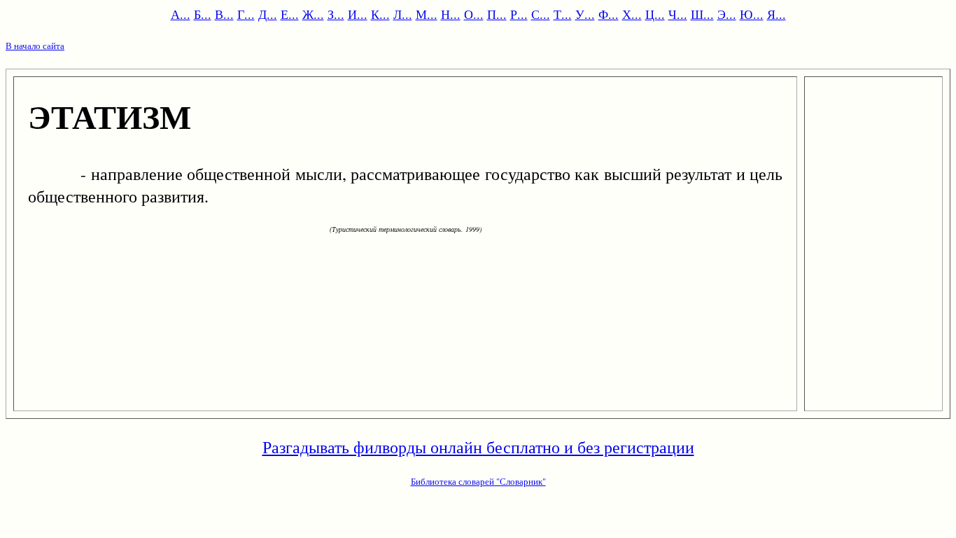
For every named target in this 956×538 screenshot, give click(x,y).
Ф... (608, 14)
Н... (451, 14)
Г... (246, 14)
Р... (519, 14)
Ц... (655, 14)
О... (474, 14)
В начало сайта (35, 45)
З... (336, 14)
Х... (632, 14)
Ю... (752, 14)
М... (426, 14)
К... (380, 14)
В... (224, 14)
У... (585, 14)
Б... (202, 14)
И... (357, 14)
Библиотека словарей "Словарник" (478, 481)
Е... (290, 14)
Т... (563, 14)
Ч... (677, 14)
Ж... (313, 14)
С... (540, 14)
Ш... (702, 14)
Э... (726, 14)
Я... (776, 14)
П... (497, 14)
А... (180, 14)
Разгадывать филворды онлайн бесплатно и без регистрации (478, 447)
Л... (402, 14)
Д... (267, 14)
